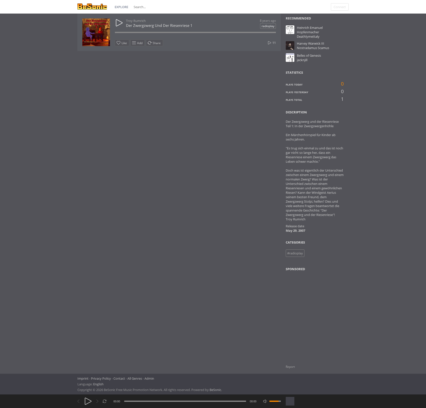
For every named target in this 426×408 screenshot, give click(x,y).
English (98, 384)
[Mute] (265, 401)
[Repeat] (104, 401)
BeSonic (215, 390)
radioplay (268, 26)
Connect (340, 7)
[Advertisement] (309, 315)
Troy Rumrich (136, 20)
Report (290, 367)
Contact (119, 378)
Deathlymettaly (308, 36)
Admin (149, 378)
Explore (121, 7)
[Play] (88, 401)
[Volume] (275, 401)
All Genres (134, 378)
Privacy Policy (101, 378)
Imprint (83, 378)
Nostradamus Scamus (313, 48)
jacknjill (302, 60)
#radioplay (295, 253)
